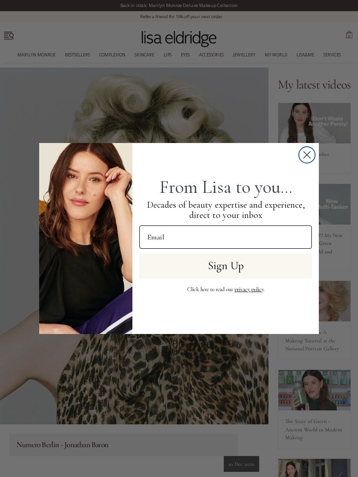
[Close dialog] (307, 155)
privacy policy (248, 289)
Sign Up (226, 266)
